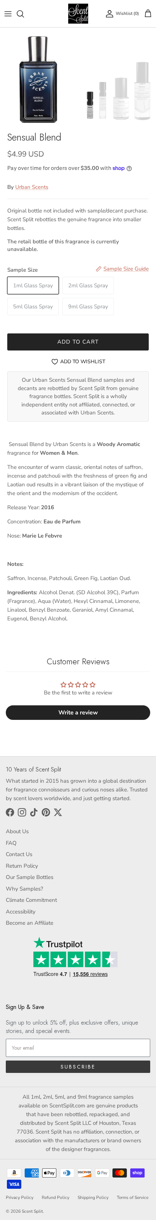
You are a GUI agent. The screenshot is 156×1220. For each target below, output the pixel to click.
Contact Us (19, 854)
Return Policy (22, 866)
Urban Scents (31, 187)
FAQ (11, 843)
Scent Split (32, 1211)
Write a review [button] (78, 713)
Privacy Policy (19, 1197)
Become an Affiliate (29, 923)
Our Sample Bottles (29, 877)
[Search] (24, 14)
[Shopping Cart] (148, 14)
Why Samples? (24, 888)
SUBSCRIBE (78, 1066)
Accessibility (21, 911)
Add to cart (78, 341)
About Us (17, 831)
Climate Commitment (31, 900)
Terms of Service (132, 1197)
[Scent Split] (78, 14)
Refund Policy (55, 1197)
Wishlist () (127, 13)
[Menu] (8, 14)
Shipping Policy (93, 1197)
